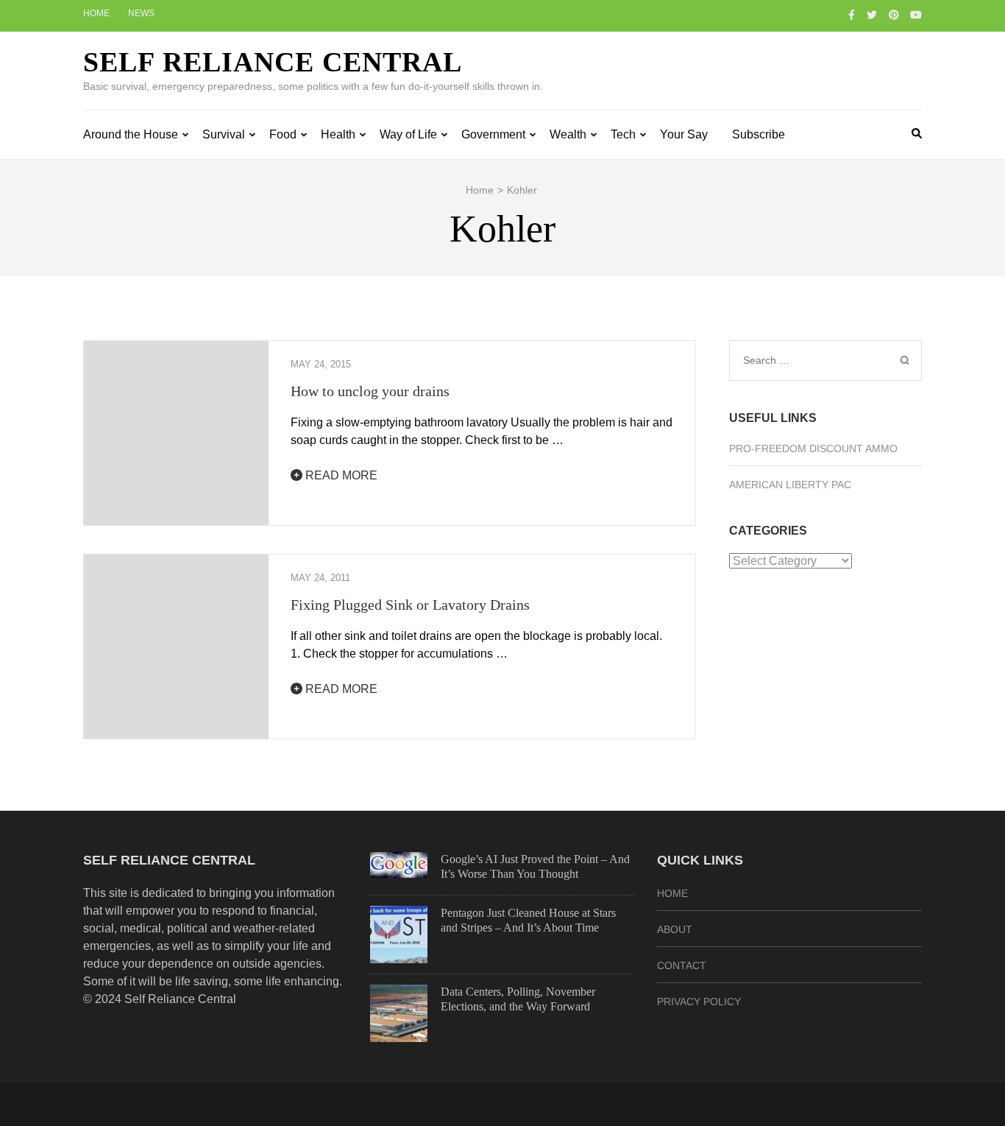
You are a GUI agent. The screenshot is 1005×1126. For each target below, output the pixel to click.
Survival (223, 134)
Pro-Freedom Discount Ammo (813, 448)
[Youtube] (916, 15)
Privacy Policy (699, 1001)
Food (282, 134)
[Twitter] (872, 15)
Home (96, 13)
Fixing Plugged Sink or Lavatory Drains (410, 605)
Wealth (568, 134)
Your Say (684, 134)
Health (338, 134)
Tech (623, 134)
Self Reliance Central (272, 61)
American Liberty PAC (790, 484)
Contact (681, 965)
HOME (672, 893)
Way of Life (408, 134)
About (674, 929)
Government (493, 134)
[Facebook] (851, 15)
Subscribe (758, 134)
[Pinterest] (894, 15)
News (141, 13)
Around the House (130, 134)
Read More (339, 475)
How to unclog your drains (370, 391)
